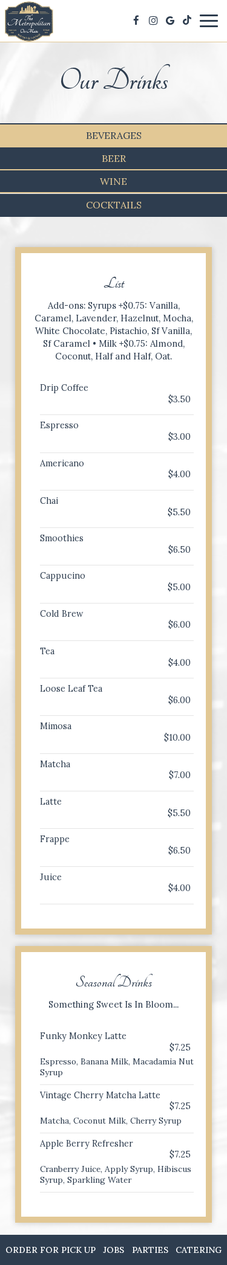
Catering (199, 1249)
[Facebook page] (136, 20)
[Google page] (170, 20)
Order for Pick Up (50, 1249)
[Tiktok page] (187, 20)
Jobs (113, 1249)
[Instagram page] (153, 20)
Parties (150, 1249)
